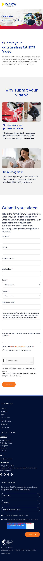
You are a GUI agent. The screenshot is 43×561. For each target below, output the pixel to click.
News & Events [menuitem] (6, 421)
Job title (4, 247)
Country (4, 280)
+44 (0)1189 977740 (6, 466)
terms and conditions (17, 346)
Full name (5, 236)
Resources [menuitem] (4, 424)
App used (5, 291)
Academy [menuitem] (4, 411)
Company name (7, 258)
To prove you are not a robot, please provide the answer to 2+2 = (21, 334)
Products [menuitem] (4, 408)
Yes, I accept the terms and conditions (18, 350)
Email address (6, 269)
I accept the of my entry (17, 346)
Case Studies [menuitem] (5, 418)
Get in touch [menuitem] (5, 427)
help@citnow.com (6, 459)
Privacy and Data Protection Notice (25, 550)
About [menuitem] (3, 415)
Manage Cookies (6, 550)
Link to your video (8, 302)
